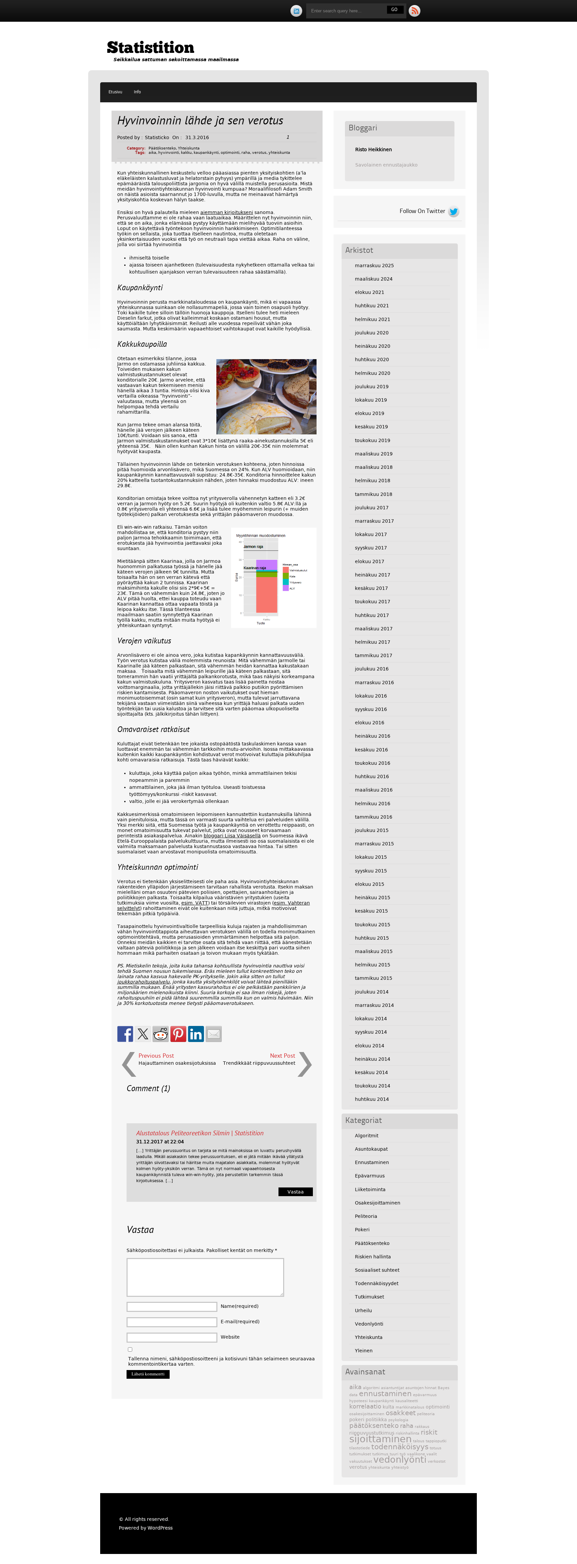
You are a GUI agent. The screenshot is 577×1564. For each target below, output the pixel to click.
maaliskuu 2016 (374, 790)
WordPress (160, 1528)
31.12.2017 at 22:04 (160, 1141)
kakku (186, 152)
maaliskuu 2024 (374, 279)
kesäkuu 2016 (371, 749)
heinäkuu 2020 (372, 346)
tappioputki (436, 1441)
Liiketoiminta (370, 1189)
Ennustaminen (372, 1162)
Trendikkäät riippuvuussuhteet (259, 1063)
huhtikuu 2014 (372, 1099)
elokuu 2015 (369, 884)
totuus (435, 1448)
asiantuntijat (392, 1388)
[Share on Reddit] (161, 1034)
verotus (259, 152)
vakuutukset (360, 1461)
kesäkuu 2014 (371, 1072)
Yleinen (364, 1350)
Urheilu (363, 1310)
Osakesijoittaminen (377, 1203)
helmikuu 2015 (372, 964)
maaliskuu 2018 (374, 467)
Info (137, 92)
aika (152, 152)
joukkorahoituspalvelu (143, 981)
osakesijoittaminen (366, 1414)
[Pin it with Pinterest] (178, 1034)
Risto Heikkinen (373, 149)
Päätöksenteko (162, 148)
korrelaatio (365, 1406)
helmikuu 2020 (372, 373)
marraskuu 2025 (374, 265)
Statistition (150, 49)
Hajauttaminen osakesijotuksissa (177, 1063)
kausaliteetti (406, 1401)
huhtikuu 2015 (372, 938)
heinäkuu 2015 (372, 897)
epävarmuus (425, 1395)
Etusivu (115, 92)
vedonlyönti (399, 1459)
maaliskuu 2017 (374, 628)
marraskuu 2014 (374, 1005)
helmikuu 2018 (372, 480)
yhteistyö (400, 1467)
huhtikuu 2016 (372, 776)
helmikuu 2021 (372, 319)
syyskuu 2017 (371, 547)
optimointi (230, 152)
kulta (388, 1407)
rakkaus (422, 1427)
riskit (429, 1432)
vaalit (431, 1454)
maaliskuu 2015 (374, 951)
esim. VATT (194, 903)
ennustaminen (385, 1393)
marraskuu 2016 (374, 682)
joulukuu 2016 (372, 668)
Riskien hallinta (373, 1256)
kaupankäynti (206, 152)
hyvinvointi (168, 152)
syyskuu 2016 (371, 709)
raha (245, 152)
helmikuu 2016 (372, 803)
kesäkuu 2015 (371, 911)
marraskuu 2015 (374, 843)
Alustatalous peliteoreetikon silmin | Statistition (199, 1133)
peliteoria (426, 1414)
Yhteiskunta (189, 148)
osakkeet (401, 1413)
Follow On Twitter (422, 211)
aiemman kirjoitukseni (226, 212)
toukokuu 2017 (372, 601)
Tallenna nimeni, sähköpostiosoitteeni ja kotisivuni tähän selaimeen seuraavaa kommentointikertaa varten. (221, 1361)
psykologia (398, 1420)
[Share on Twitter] (143, 1034)
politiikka (376, 1419)
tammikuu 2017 (373, 655)
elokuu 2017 (369, 561)
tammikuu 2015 (373, 978)
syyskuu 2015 (371, 870)
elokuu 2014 (369, 1045)
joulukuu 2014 (372, 992)
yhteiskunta (279, 152)
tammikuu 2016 (373, 817)
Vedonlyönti (369, 1324)
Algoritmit (366, 1135)
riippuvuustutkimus (371, 1433)
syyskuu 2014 (371, 1032)
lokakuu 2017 (371, 534)
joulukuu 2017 (372, 507)
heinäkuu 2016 (372, 736)
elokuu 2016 (369, 722)
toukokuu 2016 (372, 763)
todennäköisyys (399, 1446)
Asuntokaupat (371, 1149)
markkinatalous (410, 1407)
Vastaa (295, 1191)
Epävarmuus (370, 1175)
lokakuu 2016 (371, 696)
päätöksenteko (374, 1426)
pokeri (356, 1419)
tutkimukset (360, 1454)
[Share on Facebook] (125, 1034)
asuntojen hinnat (420, 1388)
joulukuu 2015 (372, 830)
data (353, 1395)
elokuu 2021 (369, 292)
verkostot (436, 1461)
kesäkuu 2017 (371, 588)
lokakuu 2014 (371, 1018)
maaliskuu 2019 (374, 453)
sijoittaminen (380, 1439)
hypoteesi (358, 1401)
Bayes (443, 1388)
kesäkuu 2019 (371, 426)
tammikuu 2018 (373, 494)
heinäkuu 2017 (372, 575)
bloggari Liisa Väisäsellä (232, 835)
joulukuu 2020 (372, 332)
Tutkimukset (369, 1296)
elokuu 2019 (369, 413)
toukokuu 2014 (372, 1085)
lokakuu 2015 (371, 857)
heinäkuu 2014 (372, 1059)
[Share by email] (214, 1034)
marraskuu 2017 (374, 521)
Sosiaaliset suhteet (377, 1270)
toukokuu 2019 (372, 440)
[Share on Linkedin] (196, 1034)
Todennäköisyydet (376, 1283)
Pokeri (362, 1229)
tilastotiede (359, 1448)
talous (418, 1441)
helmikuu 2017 (372, 642)
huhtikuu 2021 (372, 305)
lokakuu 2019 (371, 400)
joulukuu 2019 (372, 386)
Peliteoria (366, 1216)
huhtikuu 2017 (372, 615)
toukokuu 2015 (372, 924)
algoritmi (371, 1388)
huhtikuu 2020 (372, 359)
